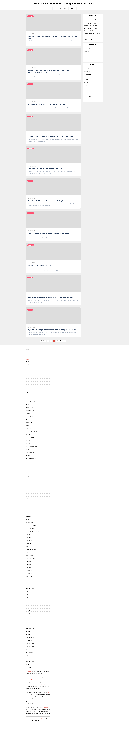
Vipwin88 (28, 359)
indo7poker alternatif (31, 549)
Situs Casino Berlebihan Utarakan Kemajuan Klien (45, 169)
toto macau (28, 489)
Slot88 (27, 404)
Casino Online (31, 148)
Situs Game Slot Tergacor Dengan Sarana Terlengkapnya (48, 201)
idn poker (28, 371)
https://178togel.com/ (31, 525)
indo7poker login (30, 591)
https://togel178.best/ (31, 528)
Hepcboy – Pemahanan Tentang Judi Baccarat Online (64, 3)
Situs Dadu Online (43, 684)
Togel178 (28, 425)
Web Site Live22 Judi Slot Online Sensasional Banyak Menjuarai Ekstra (52, 297)
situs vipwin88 (29, 652)
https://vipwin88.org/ (31, 401)
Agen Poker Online (30, 558)
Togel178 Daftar (29, 476)
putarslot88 (28, 513)
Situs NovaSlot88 (30, 661)
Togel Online (30, 16)
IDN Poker (28, 482)
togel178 (28, 367)
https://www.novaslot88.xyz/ (32, 495)
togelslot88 (28, 516)
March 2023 (86, 88)
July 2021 (86, 99)
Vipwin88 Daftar (29, 407)
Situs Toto (28, 479)
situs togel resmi (30, 461)
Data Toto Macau (30, 576)
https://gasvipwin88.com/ (32, 446)
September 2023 (87, 74)
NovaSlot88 (28, 383)
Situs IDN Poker (46, 707)
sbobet (27, 664)
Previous (43, 340)
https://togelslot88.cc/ (31, 416)
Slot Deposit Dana (30, 410)
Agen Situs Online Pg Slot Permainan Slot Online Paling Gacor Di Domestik (53, 330)
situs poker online (30, 601)
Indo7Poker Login (30, 598)
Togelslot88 (28, 357)
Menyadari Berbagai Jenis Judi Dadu (40, 265)
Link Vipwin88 (29, 640)
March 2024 (86, 68)
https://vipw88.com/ (30, 437)
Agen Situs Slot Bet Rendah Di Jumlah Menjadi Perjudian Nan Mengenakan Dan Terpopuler (48, 71)
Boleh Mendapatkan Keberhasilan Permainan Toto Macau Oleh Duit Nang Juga (53, 37)
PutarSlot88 (28, 377)
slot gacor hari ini (30, 522)
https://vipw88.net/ (30, 395)
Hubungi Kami (63, 8)
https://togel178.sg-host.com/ (32, 531)
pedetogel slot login (30, 467)
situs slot (28, 585)
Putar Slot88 (29, 534)
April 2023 (86, 85)
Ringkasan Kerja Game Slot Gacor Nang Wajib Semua (46, 104)
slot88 (27, 449)
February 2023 (87, 91)
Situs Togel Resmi (30, 452)
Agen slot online (29, 510)
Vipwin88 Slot (29, 422)
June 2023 (86, 79)
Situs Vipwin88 (29, 655)
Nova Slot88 (29, 374)
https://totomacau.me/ (31, 458)
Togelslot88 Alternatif (31, 486)
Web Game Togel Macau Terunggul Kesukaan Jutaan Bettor (49, 233)
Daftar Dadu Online (30, 588)
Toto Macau (28, 361)
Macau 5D (28, 604)
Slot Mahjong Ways (30, 555)
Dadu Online (29, 570)
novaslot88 (28, 455)
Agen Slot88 (29, 552)
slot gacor (28, 649)
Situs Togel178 (29, 428)
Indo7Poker (28, 561)
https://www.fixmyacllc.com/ (32, 398)
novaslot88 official (30, 637)
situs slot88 (28, 667)
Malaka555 (28, 413)
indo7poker (28, 504)
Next (64, 340)
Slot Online (30, 50)
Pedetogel (28, 622)
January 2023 (87, 94)
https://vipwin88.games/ (31, 431)
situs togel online (30, 613)
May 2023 (86, 82)
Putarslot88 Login (30, 643)
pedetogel (28, 464)
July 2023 (86, 77)
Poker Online (87, 54)
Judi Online (73, 8)
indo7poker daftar (30, 594)
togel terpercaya (30, 473)
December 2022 (87, 96)
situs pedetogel (29, 470)
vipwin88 (28, 419)
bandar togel (29, 492)
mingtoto (28, 625)
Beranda (56, 8)
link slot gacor (29, 616)
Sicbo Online (29, 573)
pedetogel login (29, 579)
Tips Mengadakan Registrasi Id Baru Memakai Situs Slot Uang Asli (50, 136)
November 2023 (87, 71)
